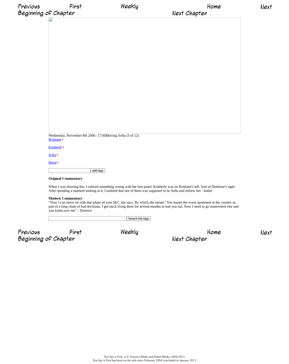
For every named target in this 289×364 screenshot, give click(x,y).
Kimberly (55, 147)
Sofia (52, 155)
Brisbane (55, 139)
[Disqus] (144, 298)
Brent (52, 162)
